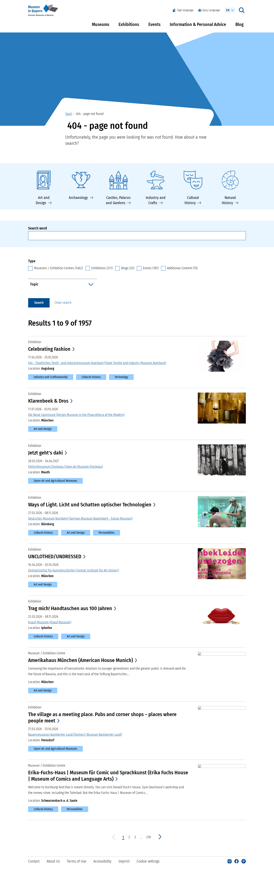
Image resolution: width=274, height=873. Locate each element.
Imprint (124, 861)
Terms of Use (76, 861)
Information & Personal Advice (198, 24)
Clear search (63, 303)
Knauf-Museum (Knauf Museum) (49, 622)
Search (38, 303)
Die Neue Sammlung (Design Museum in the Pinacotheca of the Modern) (76, 415)
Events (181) (150, 268)
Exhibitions (129, 24)
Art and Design (43, 429)
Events (154, 24)
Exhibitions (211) (102, 268)
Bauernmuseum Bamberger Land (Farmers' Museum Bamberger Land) (75, 735)
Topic (34, 284)
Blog (239, 24)
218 (148, 837)
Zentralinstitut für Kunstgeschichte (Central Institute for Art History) (73, 570)
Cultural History (91, 377)
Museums (100, 24)
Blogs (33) (127, 268)
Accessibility (102, 861)
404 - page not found (89, 114)
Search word (37, 228)
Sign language (185, 10)
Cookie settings (148, 861)
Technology (121, 377)
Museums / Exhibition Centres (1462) (58, 268)
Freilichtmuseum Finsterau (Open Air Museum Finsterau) (65, 467)
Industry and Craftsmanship (51, 377)
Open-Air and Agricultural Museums (55, 480)
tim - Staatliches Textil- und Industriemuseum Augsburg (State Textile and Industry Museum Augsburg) (97, 363)
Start (68, 114)
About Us (53, 861)
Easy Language (211, 10)
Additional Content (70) (182, 268)
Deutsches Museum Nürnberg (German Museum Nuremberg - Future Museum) (80, 518)
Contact (34, 861)
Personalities (106, 532)
